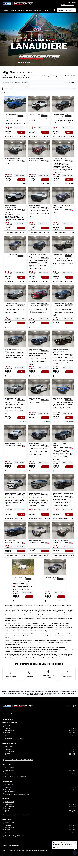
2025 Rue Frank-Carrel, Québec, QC (17, 794)
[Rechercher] (54, 10)
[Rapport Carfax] (21, 116)
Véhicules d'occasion (10, 82)
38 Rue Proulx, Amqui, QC (14, 836)
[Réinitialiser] (11, 88)
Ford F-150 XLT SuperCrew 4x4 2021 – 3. (37, 402)
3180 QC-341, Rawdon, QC (14, 739)
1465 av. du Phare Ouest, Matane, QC (17, 815)
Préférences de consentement (10, 845)
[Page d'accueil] (3, 82)
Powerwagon (7, 163)
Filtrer (6, 89)
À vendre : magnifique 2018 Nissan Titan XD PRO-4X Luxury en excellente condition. (14, 356)
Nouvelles (29, 10)
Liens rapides (6, 713)
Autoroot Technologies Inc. (40, 850)
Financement (21, 10)
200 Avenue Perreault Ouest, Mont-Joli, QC (19, 760)
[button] (75, 842)
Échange (13, 10)
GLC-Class (55, 212)
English (74, 2)
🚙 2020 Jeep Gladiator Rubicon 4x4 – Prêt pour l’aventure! (38, 119)
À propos (46, 10)
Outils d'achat (37, 10)
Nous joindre (6, 719)
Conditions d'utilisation (45, 694)
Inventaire (5, 10)
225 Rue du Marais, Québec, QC (16, 777)
